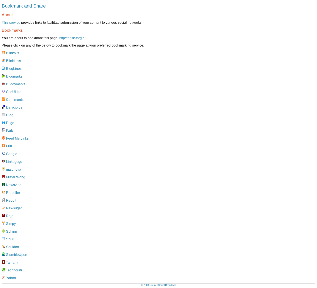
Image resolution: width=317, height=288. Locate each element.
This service (11, 22)
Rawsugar (13, 208)
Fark (9, 130)
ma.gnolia (13, 169)
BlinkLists (13, 61)
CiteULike (13, 92)
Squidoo (12, 247)
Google (11, 154)
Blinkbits (12, 53)
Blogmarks (13, 76)
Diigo (9, 123)
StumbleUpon (16, 255)
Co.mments (14, 99)
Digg (9, 115)
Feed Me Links (17, 138)
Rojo (9, 216)
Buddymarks (15, 84)
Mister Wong (15, 177)
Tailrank (11, 262)
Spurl (9, 239)
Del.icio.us (13, 107)
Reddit (10, 200)
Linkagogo (13, 161)
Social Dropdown (167, 285)
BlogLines (13, 68)
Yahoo (10, 278)
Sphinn (11, 231)
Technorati (13, 270)
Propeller (12, 193)
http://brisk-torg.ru (72, 38)
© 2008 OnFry (148, 285)
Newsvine (13, 185)
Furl (8, 146)
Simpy (10, 224)
